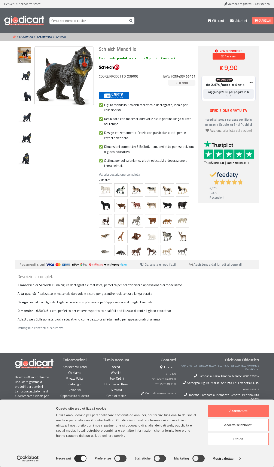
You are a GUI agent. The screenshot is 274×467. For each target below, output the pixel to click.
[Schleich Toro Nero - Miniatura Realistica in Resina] (167, 205)
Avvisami (230, 56)
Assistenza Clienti (75, 366)
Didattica (26, 37)
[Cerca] (130, 20)
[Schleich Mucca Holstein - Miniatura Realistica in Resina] (151, 190)
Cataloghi (74, 384)
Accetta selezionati (238, 425)
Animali (61, 37)
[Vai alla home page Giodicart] (24, 20)
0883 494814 (251, 376)
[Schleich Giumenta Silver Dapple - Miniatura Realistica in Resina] (121, 220)
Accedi (240, 3)
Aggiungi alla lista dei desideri (231, 130)
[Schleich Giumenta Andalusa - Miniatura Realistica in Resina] (136, 190)
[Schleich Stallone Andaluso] (121, 190)
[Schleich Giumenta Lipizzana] (105, 190)
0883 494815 (251, 389)
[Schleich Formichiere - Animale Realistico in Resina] (121, 251)
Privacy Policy (74, 378)
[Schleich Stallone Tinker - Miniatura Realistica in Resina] (182, 190)
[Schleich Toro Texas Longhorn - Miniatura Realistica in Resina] (121, 205)
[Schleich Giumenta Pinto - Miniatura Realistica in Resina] (167, 190)
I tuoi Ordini (116, 378)
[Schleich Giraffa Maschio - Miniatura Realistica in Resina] (121, 236)
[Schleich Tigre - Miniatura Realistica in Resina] (167, 220)
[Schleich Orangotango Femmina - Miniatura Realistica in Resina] (136, 236)
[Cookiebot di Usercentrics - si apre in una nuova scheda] (27, 458)
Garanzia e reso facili (160, 264)
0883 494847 (168, 393)
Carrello (264, 20)
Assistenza (262, 3)
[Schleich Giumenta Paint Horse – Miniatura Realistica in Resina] (167, 251)
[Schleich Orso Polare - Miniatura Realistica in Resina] (151, 236)
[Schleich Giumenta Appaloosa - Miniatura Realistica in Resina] (151, 251)
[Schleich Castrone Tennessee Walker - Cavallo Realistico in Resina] (105, 205)
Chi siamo (74, 372)
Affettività (44, 37)
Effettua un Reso (116, 384)
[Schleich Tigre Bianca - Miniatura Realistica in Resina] (182, 220)
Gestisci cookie (116, 395)
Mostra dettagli (224, 458)
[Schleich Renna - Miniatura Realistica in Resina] (182, 236)
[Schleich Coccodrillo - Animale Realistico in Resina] (105, 236)
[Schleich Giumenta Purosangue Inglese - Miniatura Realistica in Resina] (136, 251)
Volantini (240, 20)
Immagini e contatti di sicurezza (41, 327)
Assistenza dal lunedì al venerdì (218, 264)
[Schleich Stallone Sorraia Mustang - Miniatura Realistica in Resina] (136, 220)
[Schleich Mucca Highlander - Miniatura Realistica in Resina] (151, 220)
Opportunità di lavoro (74, 395)
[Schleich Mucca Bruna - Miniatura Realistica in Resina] (151, 205)
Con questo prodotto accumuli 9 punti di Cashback (137, 58)
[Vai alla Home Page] (14, 37)
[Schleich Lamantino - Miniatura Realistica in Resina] (105, 251)
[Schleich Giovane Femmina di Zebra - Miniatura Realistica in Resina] (167, 236)
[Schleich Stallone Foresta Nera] (105, 220)
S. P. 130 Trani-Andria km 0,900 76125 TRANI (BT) (163, 379)
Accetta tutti (238, 411)
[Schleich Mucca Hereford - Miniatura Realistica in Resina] (136, 205)
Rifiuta (238, 439)
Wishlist (116, 372)
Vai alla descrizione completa (119, 174)
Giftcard (217, 20)
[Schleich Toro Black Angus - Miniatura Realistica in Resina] (182, 205)
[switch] (120, 458)
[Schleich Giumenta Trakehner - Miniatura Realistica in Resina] (182, 251)
